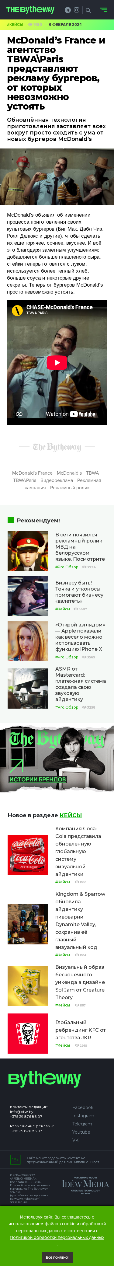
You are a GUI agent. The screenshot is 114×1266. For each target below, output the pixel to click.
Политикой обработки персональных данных (57, 1237)
